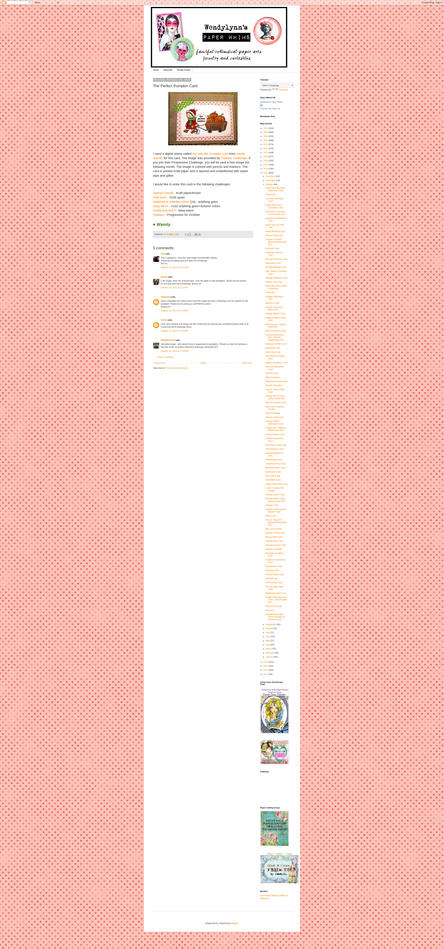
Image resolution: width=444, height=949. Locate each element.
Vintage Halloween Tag (276, 278)
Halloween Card (273, 263)
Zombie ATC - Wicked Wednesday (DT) (275, 429)
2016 (266, 168)
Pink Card (270, 292)
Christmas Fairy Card (275, 464)
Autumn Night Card (274, 574)
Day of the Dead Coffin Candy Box (276, 287)
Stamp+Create (163, 193)
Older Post (247, 363)
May (268, 641)
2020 (266, 152)
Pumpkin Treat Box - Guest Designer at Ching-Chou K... (275, 617)
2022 (266, 144)
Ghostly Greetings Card (276, 259)
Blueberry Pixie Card (275, 468)
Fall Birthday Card (273, 460)
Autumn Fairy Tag (273, 282)
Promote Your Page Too (270, 108)
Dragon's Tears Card (275, 533)
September (271, 624)
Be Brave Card (272, 248)
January (270, 657)
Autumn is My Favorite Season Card (275, 510)
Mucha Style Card (273, 537)
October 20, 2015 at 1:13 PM (174, 287)
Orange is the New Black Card (274, 308)
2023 (266, 140)
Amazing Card (272, 570)
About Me (167, 70)
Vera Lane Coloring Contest (274, 408)
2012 (266, 670)
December (271, 176)
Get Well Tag (271, 578)
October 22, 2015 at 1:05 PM (174, 331)
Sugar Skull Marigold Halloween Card (275, 189)
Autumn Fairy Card (274, 541)
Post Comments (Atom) (176, 368)
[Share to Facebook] (196, 234)
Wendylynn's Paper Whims (271, 102)
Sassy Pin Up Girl (273, 606)
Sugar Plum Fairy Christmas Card (274, 206)
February (270, 653)
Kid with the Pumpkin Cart (210, 154)
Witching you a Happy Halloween (275, 325)
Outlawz (158, 215)
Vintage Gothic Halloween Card (274, 422)
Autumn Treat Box (273, 385)
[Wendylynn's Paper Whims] (261, 105)
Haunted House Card (275, 545)
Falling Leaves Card (274, 494)
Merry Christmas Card (275, 331)
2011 (266, 674)
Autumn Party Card (274, 417)
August (269, 628)
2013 (266, 666)
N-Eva (164, 320)
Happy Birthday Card (275, 231)
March (269, 649)
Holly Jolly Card (272, 352)
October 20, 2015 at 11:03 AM (175, 267)
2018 (266, 160)
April (268, 645)
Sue (163, 254)
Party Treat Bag (272, 413)
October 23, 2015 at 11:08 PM (175, 351)
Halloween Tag (272, 348)
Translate (283, 90)
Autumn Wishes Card (275, 313)
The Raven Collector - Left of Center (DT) (275, 212)
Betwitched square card (276, 381)
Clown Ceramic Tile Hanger (274, 489)
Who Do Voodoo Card (275, 402)
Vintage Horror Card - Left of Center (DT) (275, 397)
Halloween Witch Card (276, 344)
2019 (266, 156)
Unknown (165, 297)
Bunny (164, 277)
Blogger (234, 923)
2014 (266, 662)
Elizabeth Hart (168, 340)
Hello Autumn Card (274, 449)
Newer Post (159, 363)
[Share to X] (193, 234)
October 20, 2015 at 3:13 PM (174, 310)
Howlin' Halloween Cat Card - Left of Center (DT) (276, 599)
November (271, 180)
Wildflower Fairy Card (275, 593)
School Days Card (274, 582)
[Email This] (186, 234)
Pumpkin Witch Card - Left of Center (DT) (275, 499)
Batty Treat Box (272, 377)
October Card (271, 505)
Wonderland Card (273, 566)
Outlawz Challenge (234, 158)
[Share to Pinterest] (199, 234)
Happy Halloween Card (276, 362)
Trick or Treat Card (274, 235)
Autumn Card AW (273, 549)
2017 (266, 164)
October (270, 184)
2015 (266, 173)
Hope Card (270, 194)
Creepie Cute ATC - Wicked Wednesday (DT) (276, 242)
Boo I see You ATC (274, 529)
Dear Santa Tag (272, 476)
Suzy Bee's (160, 206)
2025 (266, 132)
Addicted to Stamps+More (171, 202)
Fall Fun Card (271, 373)
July (268, 632)
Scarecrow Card (273, 472)
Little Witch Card (273, 480)
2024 (266, 136)
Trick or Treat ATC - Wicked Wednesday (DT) (276, 522)
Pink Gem (160, 197)
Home (156, 70)
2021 (266, 148)
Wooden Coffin (272, 303)
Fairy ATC (269, 610)
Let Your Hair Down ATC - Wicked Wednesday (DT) (274, 337)
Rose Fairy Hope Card (276, 445)
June (268, 636)
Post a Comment (165, 357)
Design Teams (183, 70)
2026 (266, 128)
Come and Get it (164, 210)
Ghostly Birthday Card (275, 267)
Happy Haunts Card (274, 434)
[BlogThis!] (189, 234)
